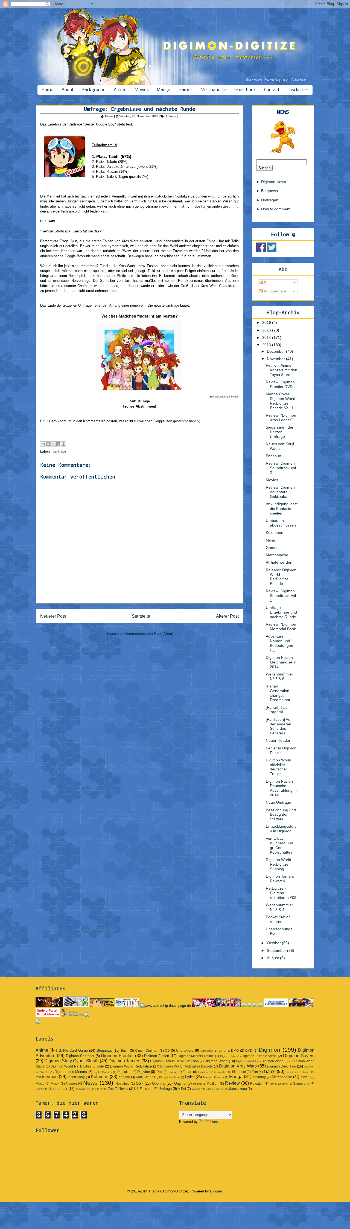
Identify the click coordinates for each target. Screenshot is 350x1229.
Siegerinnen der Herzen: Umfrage (279, 432)
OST (139, 1083)
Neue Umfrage (278, 802)
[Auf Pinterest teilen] (63, 444)
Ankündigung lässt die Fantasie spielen (282, 508)
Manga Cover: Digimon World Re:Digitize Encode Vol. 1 (280, 401)
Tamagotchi (82, 1088)
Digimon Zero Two (281, 1066)
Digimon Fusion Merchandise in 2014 (281, 662)
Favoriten (221, 1071)
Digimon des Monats (70, 1072)
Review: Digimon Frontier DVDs (280, 384)
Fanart (187, 1071)
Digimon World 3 (273, 1061)
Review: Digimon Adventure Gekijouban (280, 492)
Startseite (141, 616)
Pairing (197, 1083)
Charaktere (184, 1050)
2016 (267, 322)
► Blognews (267, 191)
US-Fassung (143, 1088)
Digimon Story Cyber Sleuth (71, 1060)
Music (271, 540)
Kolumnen (274, 532)
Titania (99, 1088)
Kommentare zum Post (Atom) (149, 634)
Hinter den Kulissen (297, 1071)
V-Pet (182, 1088)
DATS (222, 1050)
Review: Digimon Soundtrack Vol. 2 (281, 468)
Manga (163, 90)
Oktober (274, 943)
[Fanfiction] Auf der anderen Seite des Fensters (278, 726)
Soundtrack (58, 1089)
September (277, 950)
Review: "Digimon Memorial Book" (281, 626)
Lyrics (190, 1077)
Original (180, 1083)
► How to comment (273, 209)
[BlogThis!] (48, 444)
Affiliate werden (279, 562)
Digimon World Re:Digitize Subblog (278, 864)
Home (47, 90)
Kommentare (274, 291)
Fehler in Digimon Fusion (281, 750)
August (273, 958)
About (68, 90)
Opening (158, 1083)
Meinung (259, 1077)
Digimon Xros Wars (238, 1066)
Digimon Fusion (156, 1056)
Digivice (143, 1072)
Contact (271, 90)
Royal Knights (279, 1083)
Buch (125, 1050)
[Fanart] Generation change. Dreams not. (278, 693)
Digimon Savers (298, 1055)
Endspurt (273, 456)
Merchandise (213, 90)
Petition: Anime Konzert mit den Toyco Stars (281, 370)
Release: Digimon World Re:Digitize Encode (281, 577)
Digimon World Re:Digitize (130, 1066)
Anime (120, 90)
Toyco (123, 1088)
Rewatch (256, 1083)
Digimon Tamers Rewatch (280, 878)
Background (94, 90)
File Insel (239, 1071)
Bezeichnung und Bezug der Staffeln (281, 814)
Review (232, 1083)
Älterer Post (227, 616)
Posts (268, 282)
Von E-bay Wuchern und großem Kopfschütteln (279, 845)
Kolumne (99, 1076)
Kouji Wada (144, 1077)
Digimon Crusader (80, 1056)
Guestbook (245, 90)
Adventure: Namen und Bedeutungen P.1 (279, 643)
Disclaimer (298, 90)
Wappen (197, 1088)
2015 (267, 330)
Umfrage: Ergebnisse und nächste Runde (281, 612)
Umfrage (170, 116)
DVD (248, 1050)
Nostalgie (122, 1083)
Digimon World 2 (246, 1061)
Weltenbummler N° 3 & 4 (279, 907)
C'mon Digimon (146, 1050)
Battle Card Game (73, 1050)
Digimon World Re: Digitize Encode (77, 1066)
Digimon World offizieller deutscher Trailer (278, 767)
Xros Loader (215, 1088)
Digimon (269, 1049)
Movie (305, 1077)
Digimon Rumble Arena (259, 1056)
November (276, 359)
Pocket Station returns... (278, 919)
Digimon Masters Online (196, 1056)
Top (111, 1088)
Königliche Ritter (169, 1077)
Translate (217, 1122)
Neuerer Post (53, 616)
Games (185, 90)
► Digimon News (271, 182)
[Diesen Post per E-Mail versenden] (42, 444)
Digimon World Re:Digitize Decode (186, 1066)
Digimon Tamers (124, 1060)
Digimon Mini (228, 1056)
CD (167, 1050)
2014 (267, 337)
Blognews (104, 1050)
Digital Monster (103, 1071)
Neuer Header (278, 740)
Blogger (216, 1191)
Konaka (124, 1077)
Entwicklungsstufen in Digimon (281, 828)
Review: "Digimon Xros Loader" (281, 417)
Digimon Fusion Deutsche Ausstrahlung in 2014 (281, 788)
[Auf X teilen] (53, 444)
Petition (212, 1083)
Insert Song (76, 1077)
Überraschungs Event (279, 931)
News (90, 1083)
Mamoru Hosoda (213, 1077)
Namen (71, 1083)
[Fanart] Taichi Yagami (278, 709)
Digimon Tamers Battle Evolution (174, 1061)
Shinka (40, 1088)
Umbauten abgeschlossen (281, 522)
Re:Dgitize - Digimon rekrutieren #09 (281, 893)
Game (270, 1071)
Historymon (47, 1076)
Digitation (124, 1071)
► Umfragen (267, 200)
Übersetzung (237, 1088)
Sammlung (301, 1083)
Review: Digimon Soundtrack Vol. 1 (281, 595)
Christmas (206, 1050)
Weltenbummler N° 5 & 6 (279, 676)
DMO (235, 1050)
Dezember (276, 351)
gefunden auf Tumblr (227, 396)
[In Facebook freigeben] (58, 444)
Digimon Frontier (117, 1055)
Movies (142, 90)
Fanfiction (204, 1071)
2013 (267, 345)
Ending (172, 1071)
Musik (55, 1083)
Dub (159, 1071)
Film (255, 1071)
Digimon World (216, 1061)
